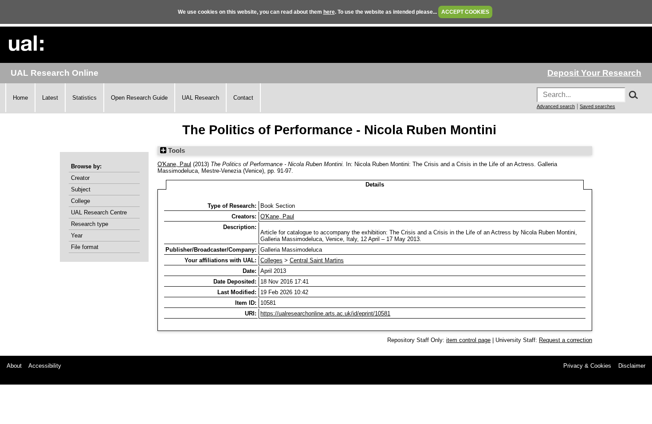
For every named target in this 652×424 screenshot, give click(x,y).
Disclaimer (631, 365)
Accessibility (44, 365)
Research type (89, 224)
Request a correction (565, 340)
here (329, 12)
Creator (80, 178)
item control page (468, 340)
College (80, 201)
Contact (243, 97)
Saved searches (597, 106)
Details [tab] (374, 184)
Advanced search (556, 106)
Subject (80, 189)
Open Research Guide (139, 97)
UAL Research (200, 97)
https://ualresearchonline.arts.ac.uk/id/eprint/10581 (325, 313)
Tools (175, 150)
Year (76, 235)
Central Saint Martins (317, 260)
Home (20, 97)
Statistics (84, 97)
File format (84, 247)
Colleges (271, 260)
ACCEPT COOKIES (465, 12)
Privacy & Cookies (587, 365)
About (14, 365)
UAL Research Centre (99, 212)
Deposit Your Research (594, 73)
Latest (50, 97)
